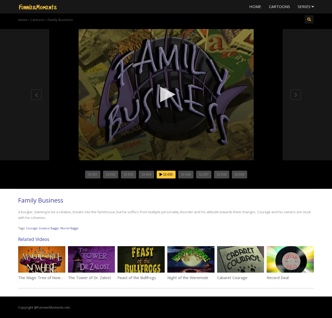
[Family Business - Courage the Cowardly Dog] (37, 6)
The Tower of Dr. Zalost (89, 277)
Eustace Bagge (49, 228)
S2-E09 (239, 174)
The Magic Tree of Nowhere (43, 277)
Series (305, 6)
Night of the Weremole (187, 277)
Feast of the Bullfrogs (136, 277)
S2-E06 (186, 174)
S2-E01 (93, 174)
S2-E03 (128, 174)
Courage (32, 228)
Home (255, 6)
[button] (166, 94)
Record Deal (278, 277)
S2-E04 (146, 174)
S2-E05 (167, 174)
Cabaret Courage (232, 277)
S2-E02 (110, 174)
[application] (166, 94)
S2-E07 (204, 174)
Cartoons (279, 6)
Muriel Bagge (69, 228)
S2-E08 (221, 174)
